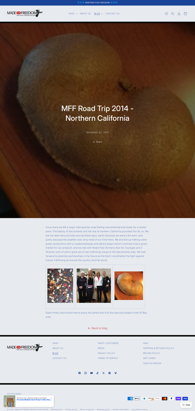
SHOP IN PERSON (152, 363)
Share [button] (99, 142)
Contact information (121, 410)
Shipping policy (103, 410)
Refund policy (57, 410)
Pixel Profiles (42, 410)
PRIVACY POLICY (106, 353)
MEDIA (101, 348)
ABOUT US (58, 348)
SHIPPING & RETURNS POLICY (158, 348)
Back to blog (99, 328)
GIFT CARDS (149, 358)
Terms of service (87, 410)
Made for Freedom (22, 410)
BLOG (55, 353)
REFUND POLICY (151, 353)
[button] (72, 14)
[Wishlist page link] (166, 13)
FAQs (145, 343)
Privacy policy (71, 410)
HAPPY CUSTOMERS (108, 343)
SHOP (55, 343)
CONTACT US (59, 358)
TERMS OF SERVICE (108, 358)
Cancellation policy (140, 410)
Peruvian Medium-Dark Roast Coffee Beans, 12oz (34, 399)
